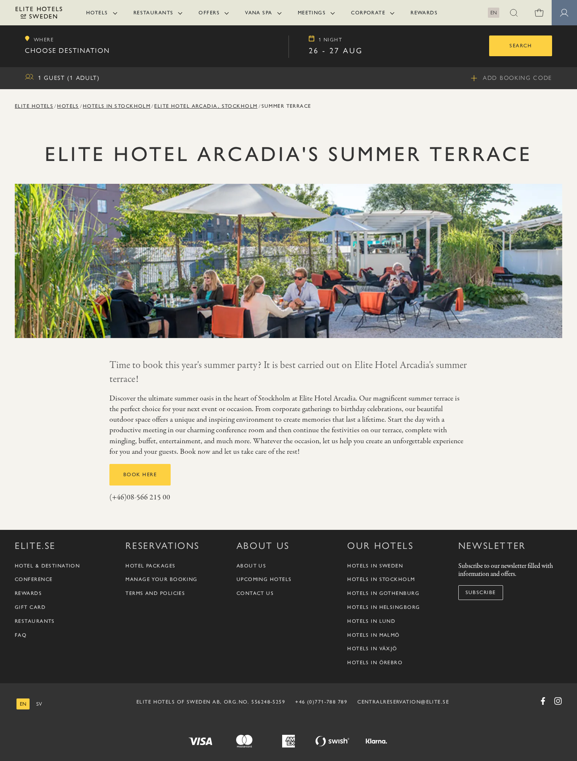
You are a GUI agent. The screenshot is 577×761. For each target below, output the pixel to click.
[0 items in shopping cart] (539, 12)
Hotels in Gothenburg (383, 593)
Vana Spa (258, 13)
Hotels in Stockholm (116, 106)
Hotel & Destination (47, 566)
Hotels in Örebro (375, 663)
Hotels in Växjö (372, 649)
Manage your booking (161, 579)
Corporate (368, 13)
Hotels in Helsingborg (383, 607)
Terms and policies (155, 593)
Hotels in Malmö (373, 635)
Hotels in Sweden (375, 566)
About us (252, 566)
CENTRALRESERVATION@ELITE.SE (403, 702)
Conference (33, 579)
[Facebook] (543, 701)
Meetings (312, 13)
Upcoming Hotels (264, 579)
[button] (513, 12)
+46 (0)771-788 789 (321, 702)
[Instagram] (558, 701)
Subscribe (480, 592)
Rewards (424, 13)
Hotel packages (150, 566)
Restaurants (153, 13)
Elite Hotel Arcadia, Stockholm (205, 106)
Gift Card (30, 607)
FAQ (21, 635)
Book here (140, 474)
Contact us (255, 593)
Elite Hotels (34, 106)
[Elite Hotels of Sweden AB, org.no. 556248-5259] (38, 14)
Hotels (97, 13)
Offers (209, 13)
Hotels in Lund (371, 621)
